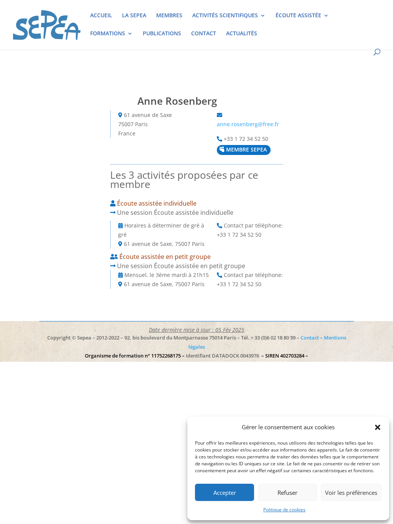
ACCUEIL (101, 16)
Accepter (224, 492)
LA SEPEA (134, 16)
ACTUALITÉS (241, 34)
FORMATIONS (107, 34)
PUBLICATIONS (162, 34)
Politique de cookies (284, 509)
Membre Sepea (246, 149)
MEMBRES (169, 16)
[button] (377, 427)
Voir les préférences (351, 492)
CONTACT (203, 34)
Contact (310, 337)
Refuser (287, 492)
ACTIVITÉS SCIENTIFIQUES (225, 16)
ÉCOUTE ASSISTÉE (298, 16)
